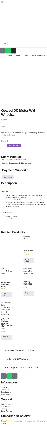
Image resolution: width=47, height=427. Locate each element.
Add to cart (14, 145)
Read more (27, 260)
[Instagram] (13, 50)
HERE (8, 421)
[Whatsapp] (8, 50)
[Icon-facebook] (2, 50)
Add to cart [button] (5, 294)
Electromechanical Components (20, 163)
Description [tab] (8, 177)
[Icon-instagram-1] (14, 376)
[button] (1, 29)
